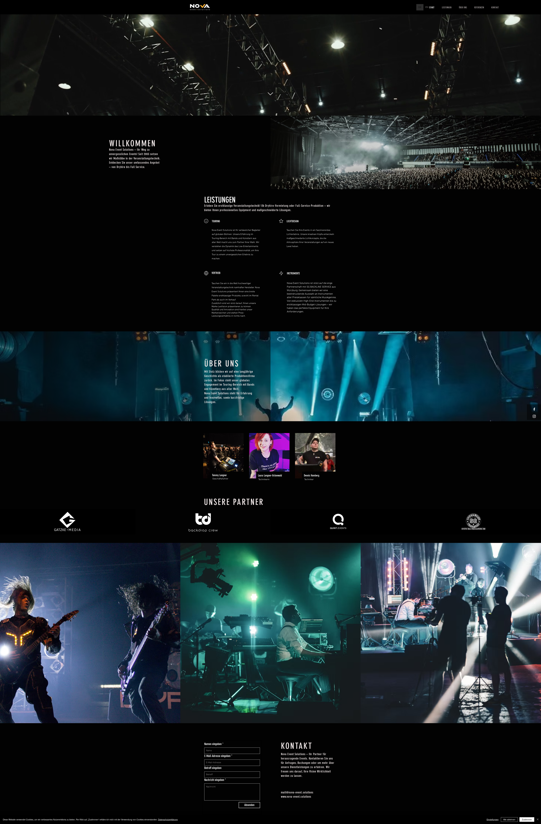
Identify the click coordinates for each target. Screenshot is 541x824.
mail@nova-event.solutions (297, 792)
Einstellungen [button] (493, 819)
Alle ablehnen (509, 819)
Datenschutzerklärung (168, 819)
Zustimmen (527, 819)
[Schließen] (537, 819)
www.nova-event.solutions (296, 797)
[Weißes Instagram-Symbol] (534, 416)
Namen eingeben (213, 744)
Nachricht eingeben (214, 779)
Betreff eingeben (212, 767)
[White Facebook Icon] (534, 409)
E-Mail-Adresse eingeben (217, 756)
